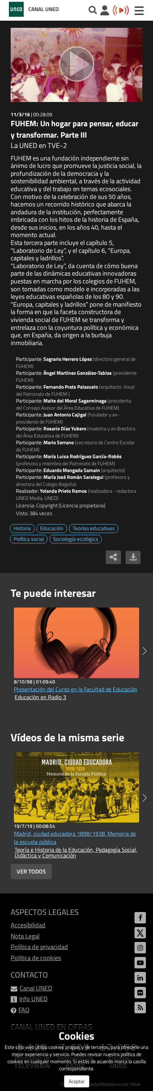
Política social (29, 539)
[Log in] (105, 11)
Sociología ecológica (75, 539)
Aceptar (77, 1081)
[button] (144, 651)
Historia (22, 528)
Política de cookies (36, 958)
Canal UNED (36, 988)
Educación (51, 528)
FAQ (24, 1010)
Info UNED (33, 999)
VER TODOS (31, 871)
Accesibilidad (28, 925)
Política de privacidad (39, 947)
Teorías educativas (94, 528)
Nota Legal (25, 936)
